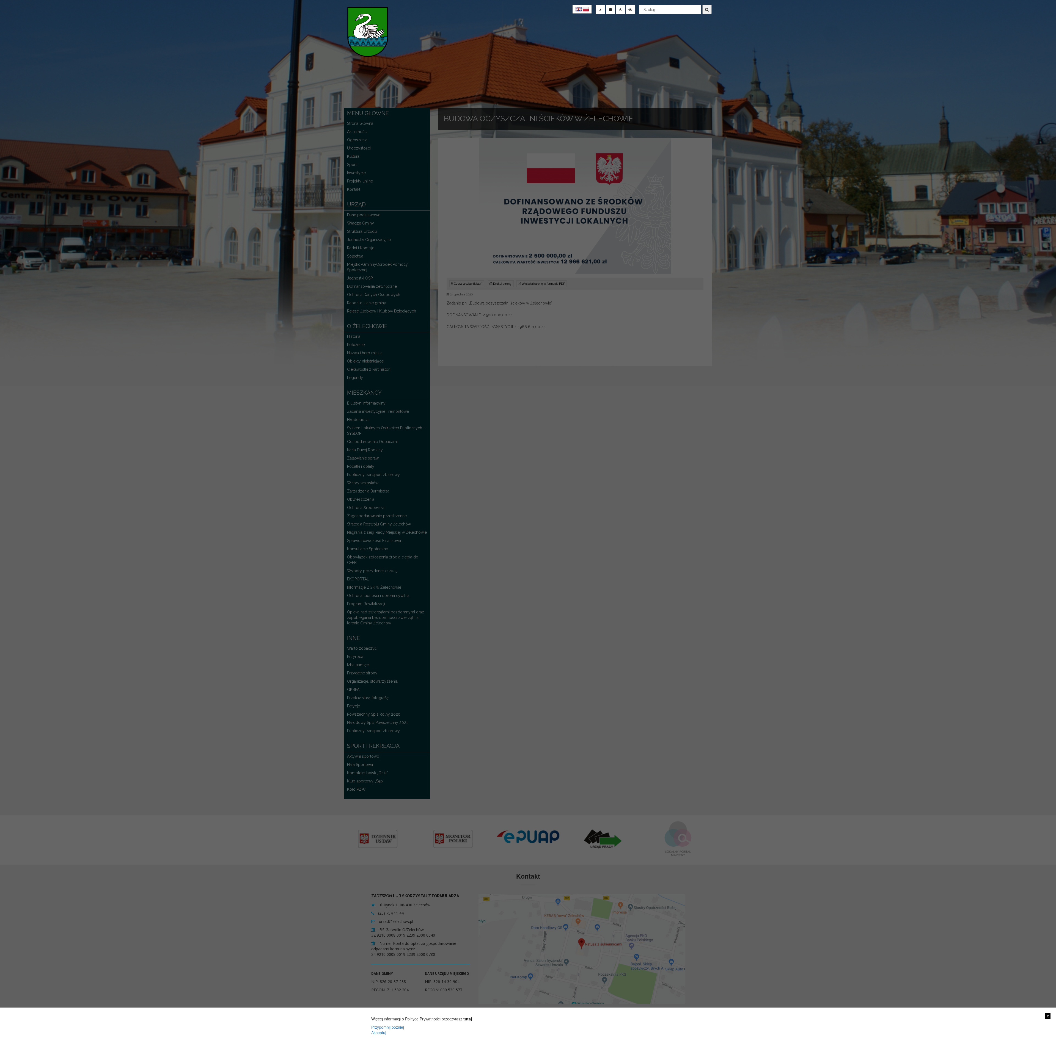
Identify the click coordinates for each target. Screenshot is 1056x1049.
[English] (578, 9)
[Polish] (585, 9)
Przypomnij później (387, 1027)
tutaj (467, 1019)
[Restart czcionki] (610, 9)
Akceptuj (378, 1032)
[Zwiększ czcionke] (620, 9)
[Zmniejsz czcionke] (600, 9)
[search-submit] (707, 9)
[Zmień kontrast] (630, 9)
